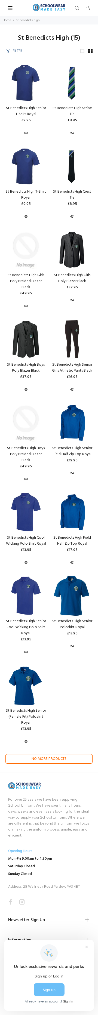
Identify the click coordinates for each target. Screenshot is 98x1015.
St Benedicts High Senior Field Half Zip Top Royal (72, 451)
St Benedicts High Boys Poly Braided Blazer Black (26, 454)
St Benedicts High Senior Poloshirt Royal (72, 624)
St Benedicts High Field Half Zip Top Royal (72, 541)
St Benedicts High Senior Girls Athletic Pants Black (72, 368)
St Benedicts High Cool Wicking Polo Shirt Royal (26, 541)
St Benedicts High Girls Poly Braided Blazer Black (26, 281)
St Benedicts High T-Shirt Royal (26, 195)
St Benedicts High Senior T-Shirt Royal (26, 111)
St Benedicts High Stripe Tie (72, 111)
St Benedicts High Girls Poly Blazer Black (72, 278)
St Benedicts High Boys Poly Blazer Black (26, 368)
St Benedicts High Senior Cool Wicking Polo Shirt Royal (26, 627)
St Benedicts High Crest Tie (72, 195)
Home (7, 20)
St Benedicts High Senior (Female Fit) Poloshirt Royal (26, 717)
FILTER (17, 51)
